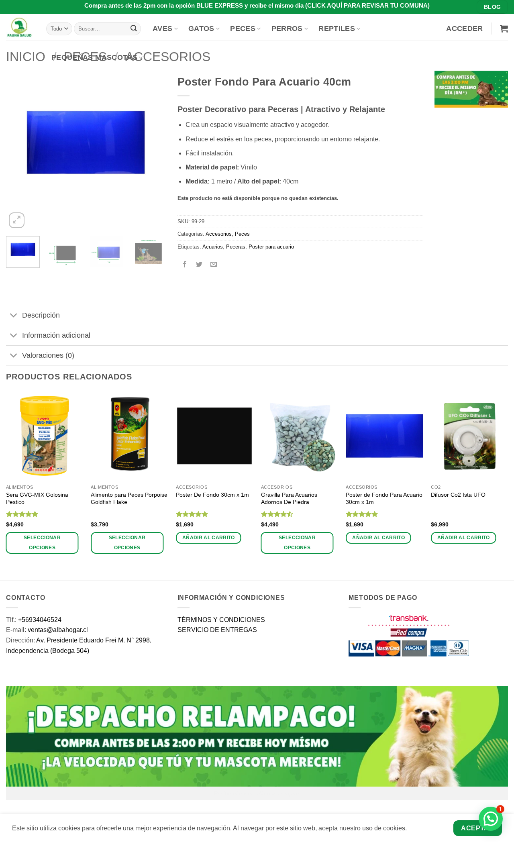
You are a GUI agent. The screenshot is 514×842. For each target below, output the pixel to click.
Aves (162, 28)
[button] (464, 28)
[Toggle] (14, 315)
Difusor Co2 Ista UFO (458, 494)
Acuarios (212, 247)
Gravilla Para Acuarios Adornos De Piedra (289, 498)
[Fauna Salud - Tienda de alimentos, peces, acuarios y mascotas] (20, 27)
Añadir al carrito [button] (208, 537)
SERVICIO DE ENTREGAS (217, 629)
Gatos (201, 28)
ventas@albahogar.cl (58, 629)
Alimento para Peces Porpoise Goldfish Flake (129, 498)
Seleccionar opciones (42, 542)
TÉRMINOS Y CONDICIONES (221, 619)
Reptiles (336, 28)
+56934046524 (39, 619)
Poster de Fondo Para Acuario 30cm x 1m (384, 498)
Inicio (25, 56)
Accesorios (219, 234)
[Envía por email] (213, 264)
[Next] (152, 150)
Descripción (41, 315)
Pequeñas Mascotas (94, 57)
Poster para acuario (271, 247)
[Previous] (19, 150)
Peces (242, 28)
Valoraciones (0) (48, 355)
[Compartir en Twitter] (199, 264)
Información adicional (56, 335)
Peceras (235, 247)
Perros (287, 28)
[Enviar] (134, 28)
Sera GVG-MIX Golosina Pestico (37, 498)
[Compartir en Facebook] (184, 264)
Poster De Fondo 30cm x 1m (212, 494)
